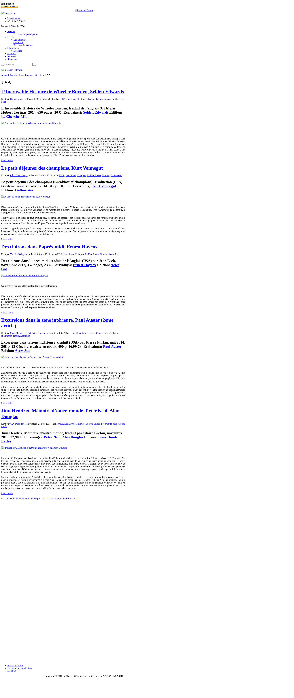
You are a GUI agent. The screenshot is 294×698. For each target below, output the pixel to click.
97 (61, 498)
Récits (16, 336)
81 (11, 498)
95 (55, 498)
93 (49, 498)
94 (52, 498)
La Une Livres (95, 99)
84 (20, 498)
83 (17, 498)
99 (67, 498)
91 (43, 498)
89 (35, 498)
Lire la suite (7, 160)
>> (73, 498)
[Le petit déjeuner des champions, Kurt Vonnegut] (25, 196)
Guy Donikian (17, 423)
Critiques (82, 99)
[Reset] (34, 65)
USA (63, 99)
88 (32, 498)
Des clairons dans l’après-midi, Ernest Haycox (49, 246)
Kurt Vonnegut (104, 186)
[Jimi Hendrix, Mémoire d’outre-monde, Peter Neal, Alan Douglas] (34, 447)
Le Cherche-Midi (14, 117)
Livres (12, 75)
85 (23, 498)
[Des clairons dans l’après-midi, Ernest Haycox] (24, 275)
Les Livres (20, 75)
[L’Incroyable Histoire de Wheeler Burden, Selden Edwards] (31, 123)
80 (8, 498)
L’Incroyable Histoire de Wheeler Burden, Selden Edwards (62, 91)
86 (26, 498)
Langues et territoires (35, 75)
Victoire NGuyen (18, 254)
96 (58, 498)
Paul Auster (112, 346)
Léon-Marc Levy (18, 175)
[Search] (2, 65)
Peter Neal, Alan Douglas (63, 437)
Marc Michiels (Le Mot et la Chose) (27, 333)
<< (2, 498)
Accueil (5, 75)
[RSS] (8, 13)
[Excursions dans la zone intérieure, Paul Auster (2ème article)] (32, 357)
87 (29, 498)
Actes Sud (113, 254)
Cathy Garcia (16, 99)
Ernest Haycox (84, 265)
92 (46, 498)
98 (64, 498)
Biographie (6, 336)
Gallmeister (116, 175)
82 (14, 498)
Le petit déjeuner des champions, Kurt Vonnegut (52, 168)
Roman (107, 99)
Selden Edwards (95, 112)
